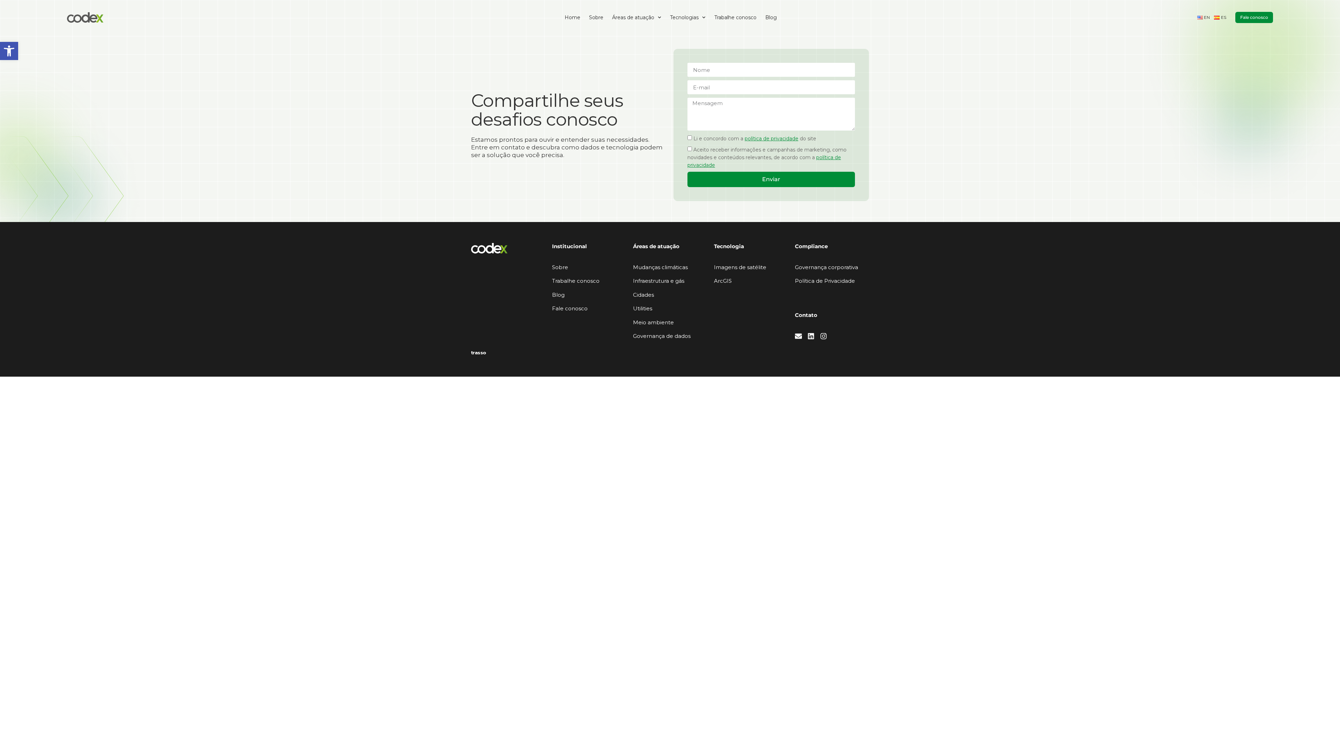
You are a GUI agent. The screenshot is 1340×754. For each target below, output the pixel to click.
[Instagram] (823, 336)
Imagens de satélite (740, 267)
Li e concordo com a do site (754, 138)
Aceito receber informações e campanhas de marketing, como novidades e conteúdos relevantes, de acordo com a (767, 157)
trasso (478, 352)
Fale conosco (570, 308)
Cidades (643, 294)
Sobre (596, 17)
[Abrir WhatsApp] (1322, 736)
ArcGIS (723, 281)
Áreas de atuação (633, 17)
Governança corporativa (826, 267)
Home (572, 17)
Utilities (642, 308)
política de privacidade (771, 138)
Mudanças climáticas (660, 267)
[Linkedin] (810, 336)
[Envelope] (798, 336)
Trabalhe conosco (735, 17)
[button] (9, 51)
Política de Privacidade (825, 281)
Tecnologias (684, 17)
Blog (771, 17)
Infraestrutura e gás (658, 281)
